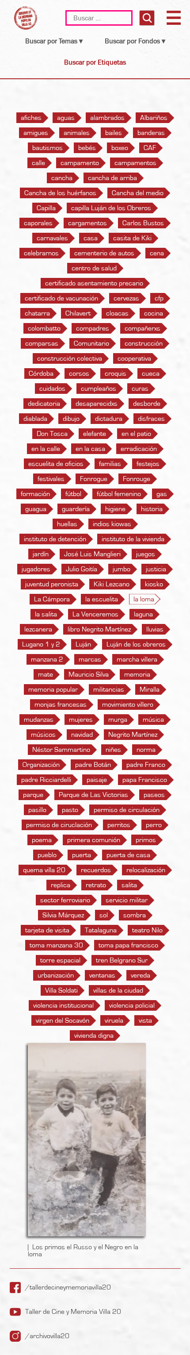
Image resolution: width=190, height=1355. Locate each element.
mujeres (81, 719)
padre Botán (93, 764)
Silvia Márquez (63, 915)
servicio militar (127, 900)
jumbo (121, 569)
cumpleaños (98, 388)
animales (77, 132)
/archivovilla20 (47, 1336)
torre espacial (60, 960)
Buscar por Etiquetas (95, 62)
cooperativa (134, 358)
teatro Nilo (147, 930)
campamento (80, 162)
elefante (94, 433)
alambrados (107, 117)
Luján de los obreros (136, 644)
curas (140, 388)
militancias (108, 689)
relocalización (145, 870)
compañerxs (142, 328)
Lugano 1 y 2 (41, 644)
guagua (35, 508)
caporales (38, 223)
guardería (76, 508)
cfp (159, 298)
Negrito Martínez (132, 734)
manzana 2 (47, 659)
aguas (66, 117)
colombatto (44, 328)
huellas (67, 523)
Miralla (150, 689)
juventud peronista (51, 584)
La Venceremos (95, 614)
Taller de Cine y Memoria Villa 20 (73, 1311)
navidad (82, 734)
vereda (140, 975)
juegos (145, 554)
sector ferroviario (65, 900)
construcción (144, 343)
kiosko (154, 584)
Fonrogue (93, 478)
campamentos (135, 162)
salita (129, 885)
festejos (148, 463)
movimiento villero (127, 704)
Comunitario (91, 343)
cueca (151, 373)
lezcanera (38, 629)
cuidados (52, 388)
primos (146, 839)
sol (103, 915)
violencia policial (132, 1005)
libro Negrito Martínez (99, 629)
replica (60, 885)
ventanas (102, 975)
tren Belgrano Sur (122, 960)
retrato (96, 885)
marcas (90, 659)
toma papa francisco (128, 945)
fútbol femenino (119, 493)
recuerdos (96, 870)
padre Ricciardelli (46, 779)
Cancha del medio (137, 192)
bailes (113, 132)
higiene (115, 508)
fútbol (73, 493)
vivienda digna (94, 1035)
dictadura (108, 418)
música (153, 719)
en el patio (136, 433)
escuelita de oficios (56, 463)
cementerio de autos (104, 253)
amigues (35, 132)
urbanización (56, 975)
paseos (154, 794)
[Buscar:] (100, 18)
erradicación (139, 448)
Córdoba (41, 373)
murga (117, 719)
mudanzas (38, 719)
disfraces (151, 418)
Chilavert (78, 313)
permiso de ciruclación (59, 824)
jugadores (36, 569)
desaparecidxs (97, 403)
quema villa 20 (44, 870)
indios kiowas (112, 523)
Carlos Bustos (143, 223)
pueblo (47, 854)
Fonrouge (136, 478)
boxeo (119, 147)
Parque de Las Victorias (93, 794)
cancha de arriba (112, 177)
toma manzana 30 (56, 945)
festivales (51, 478)
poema (42, 839)
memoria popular (53, 689)
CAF (150, 147)
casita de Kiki (132, 238)
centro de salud (94, 268)
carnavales (52, 238)
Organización (41, 764)
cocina (153, 313)
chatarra (37, 313)
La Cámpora (52, 599)
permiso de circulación (127, 809)
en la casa (90, 448)
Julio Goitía (81, 569)
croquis (115, 373)
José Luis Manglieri (92, 554)
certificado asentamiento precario (94, 283)
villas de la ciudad (118, 990)
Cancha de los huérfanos (60, 192)
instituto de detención (55, 539)
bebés (87, 147)
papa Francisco (144, 779)
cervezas (126, 298)
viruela (114, 1020)
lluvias (154, 629)
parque (33, 794)
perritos (118, 824)
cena (157, 253)
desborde (146, 403)
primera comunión (93, 839)
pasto (70, 809)
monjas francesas (60, 704)
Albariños (153, 117)
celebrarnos (41, 253)
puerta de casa (128, 854)
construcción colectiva (69, 358)
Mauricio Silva (88, 674)
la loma (143, 599)
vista (145, 1020)
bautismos (47, 147)
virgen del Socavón (62, 1020)
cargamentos (87, 223)
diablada (35, 418)
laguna (143, 614)
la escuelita (101, 599)
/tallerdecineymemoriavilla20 (68, 1287)
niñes (113, 749)
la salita (46, 614)
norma (146, 749)
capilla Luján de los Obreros (111, 208)
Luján (83, 644)
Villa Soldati (61, 990)
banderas (151, 132)
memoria (137, 674)
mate (45, 674)
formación (35, 493)
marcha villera (137, 659)
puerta (81, 854)
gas (161, 493)
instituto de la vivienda (133, 539)
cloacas (117, 313)
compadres (92, 328)
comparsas (41, 343)
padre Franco (145, 764)
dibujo (71, 418)
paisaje (97, 779)
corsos (79, 373)
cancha (61, 177)
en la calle (45, 448)
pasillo (37, 809)
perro (154, 824)
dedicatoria (44, 403)
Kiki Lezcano (111, 584)
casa (91, 238)
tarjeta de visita (47, 930)
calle (38, 162)
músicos (43, 734)
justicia (156, 569)
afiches (31, 117)
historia (152, 508)
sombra (134, 915)
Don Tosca (52, 433)
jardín (41, 554)
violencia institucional (63, 1005)
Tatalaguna (101, 930)
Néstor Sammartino (61, 749)
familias (110, 463)
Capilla (46, 208)
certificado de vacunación (61, 298)
